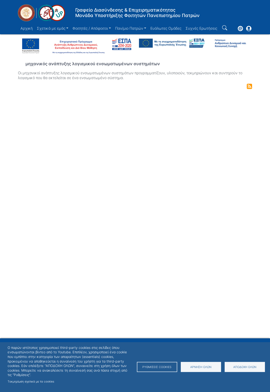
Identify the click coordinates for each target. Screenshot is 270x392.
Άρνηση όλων (200, 367)
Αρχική (26, 28)
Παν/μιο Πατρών (129, 28)
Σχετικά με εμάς (51, 28)
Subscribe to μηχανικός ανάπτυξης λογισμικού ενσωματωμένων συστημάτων (249, 86)
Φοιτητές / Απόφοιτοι (90, 28)
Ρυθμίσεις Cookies (156, 367)
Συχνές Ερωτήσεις (201, 28)
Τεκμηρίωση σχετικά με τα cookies (31, 381)
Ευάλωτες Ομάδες (165, 28)
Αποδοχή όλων (244, 367)
